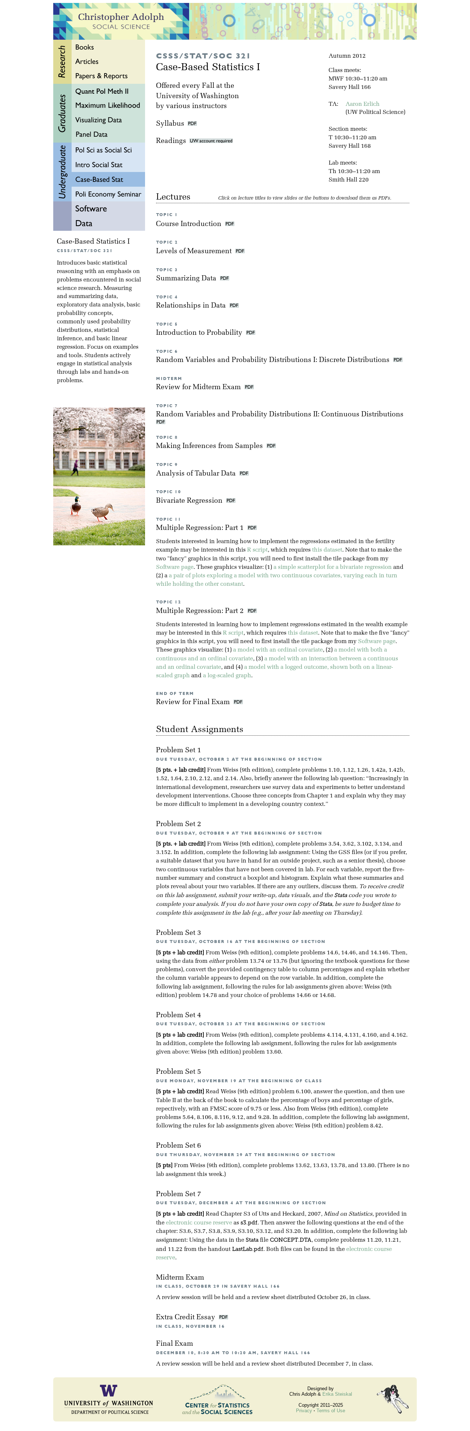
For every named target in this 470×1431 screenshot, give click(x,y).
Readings (172, 141)
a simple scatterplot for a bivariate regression (333, 567)
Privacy (304, 1410)
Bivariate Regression (190, 501)
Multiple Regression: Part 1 (201, 528)
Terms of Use (331, 1410)
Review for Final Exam (194, 702)
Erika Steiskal (337, 1394)
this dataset (327, 550)
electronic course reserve (199, 1223)
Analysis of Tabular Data (197, 473)
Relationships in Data (192, 305)
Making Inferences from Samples (210, 446)
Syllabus (170, 124)
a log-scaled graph (227, 676)
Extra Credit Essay (186, 1317)
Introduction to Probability (200, 333)
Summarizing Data (187, 278)
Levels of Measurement (195, 251)
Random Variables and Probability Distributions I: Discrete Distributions (273, 360)
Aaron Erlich (363, 104)
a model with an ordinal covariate (278, 650)
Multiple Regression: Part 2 (201, 611)
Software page (175, 567)
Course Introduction (189, 224)
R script (257, 550)
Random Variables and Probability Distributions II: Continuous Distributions (280, 414)
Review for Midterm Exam (199, 387)
